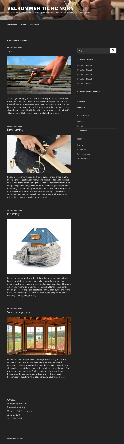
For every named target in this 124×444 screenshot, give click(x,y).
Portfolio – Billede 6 (84, 65)
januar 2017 (82, 107)
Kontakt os (34, 24)
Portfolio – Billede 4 (84, 74)
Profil (23, 24)
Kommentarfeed (83, 154)
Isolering (13, 214)
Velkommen (12, 24)
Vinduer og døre (19, 312)
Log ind (80, 145)
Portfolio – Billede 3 (84, 79)
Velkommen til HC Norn (40, 8)
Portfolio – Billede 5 (84, 70)
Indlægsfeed (82, 149)
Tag (9, 51)
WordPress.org (83, 158)
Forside (80, 121)
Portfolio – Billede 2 (84, 83)
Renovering (15, 130)
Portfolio (80, 126)
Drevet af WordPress (15, 438)
